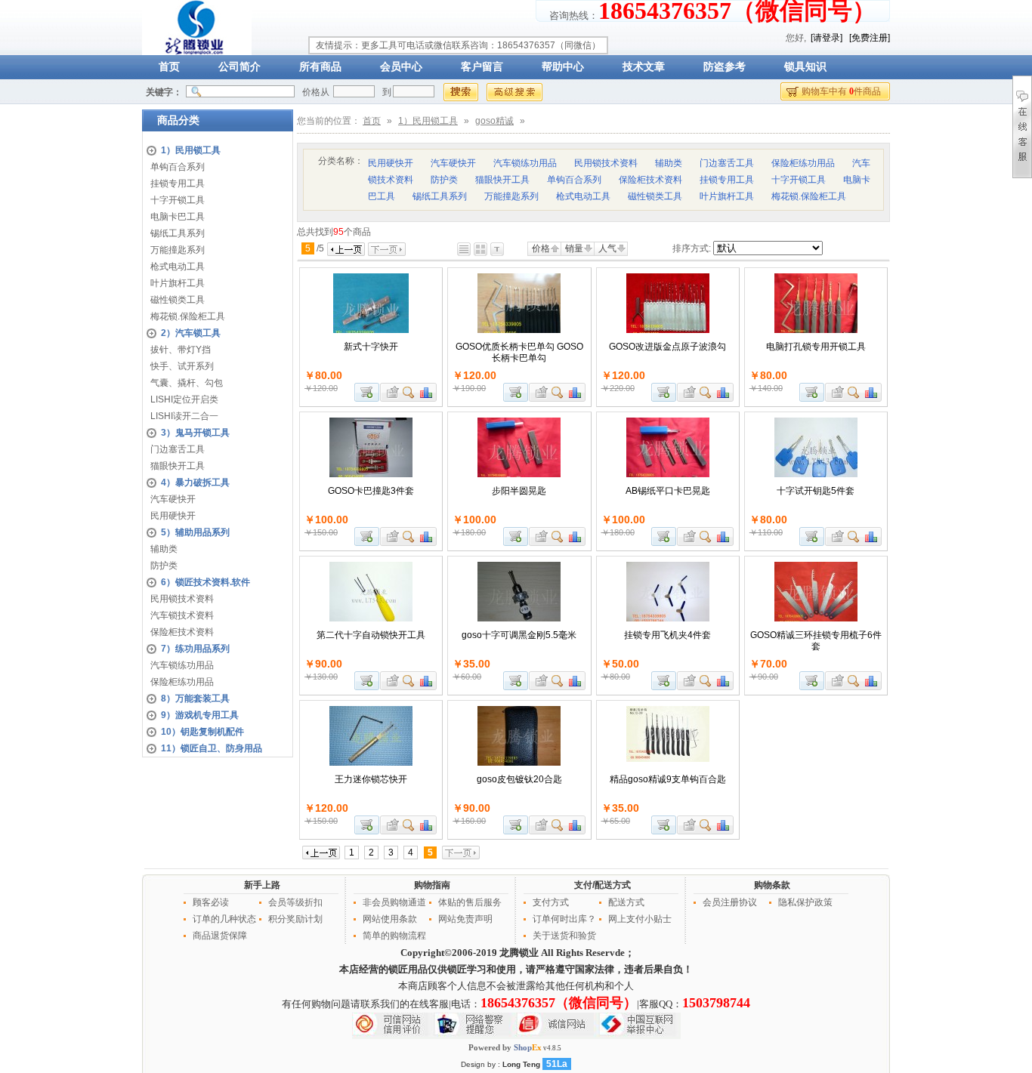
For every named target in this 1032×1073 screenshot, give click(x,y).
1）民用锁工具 (191, 150)
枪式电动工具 (177, 266)
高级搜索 (514, 92)
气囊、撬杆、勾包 (186, 383)
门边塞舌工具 (177, 449)
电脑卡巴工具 (177, 216)
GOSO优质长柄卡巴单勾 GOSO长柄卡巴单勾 (519, 352)
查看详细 (409, 392)
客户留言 (482, 66)
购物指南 (432, 885)
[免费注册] (869, 37)
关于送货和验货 (564, 935)
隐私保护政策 (805, 902)
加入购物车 (366, 392)
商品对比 (427, 392)
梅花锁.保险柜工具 (187, 316)
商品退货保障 (220, 935)
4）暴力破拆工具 (195, 482)
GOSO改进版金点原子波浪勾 (667, 346)
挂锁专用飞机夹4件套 (667, 635)
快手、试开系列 (182, 366)
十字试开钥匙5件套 (815, 491)
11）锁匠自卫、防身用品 (211, 748)
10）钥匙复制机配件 (202, 731)
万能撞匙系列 (177, 250)
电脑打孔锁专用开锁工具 (816, 346)
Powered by (505, 1047)
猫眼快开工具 (177, 466)
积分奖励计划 (295, 919)
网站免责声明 (465, 919)
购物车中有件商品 (841, 91)
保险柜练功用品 (182, 682)
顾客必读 (211, 902)
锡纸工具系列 (177, 233)
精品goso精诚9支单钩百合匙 (668, 779)
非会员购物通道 (394, 902)
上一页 (346, 249)
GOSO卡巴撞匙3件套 (371, 491)
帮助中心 (563, 66)
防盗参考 (724, 66)
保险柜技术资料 (182, 632)
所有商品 (320, 66)
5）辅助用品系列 (195, 532)
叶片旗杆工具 (177, 283)
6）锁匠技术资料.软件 (205, 582)
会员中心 (401, 66)
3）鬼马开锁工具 (195, 432)
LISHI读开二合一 (184, 416)
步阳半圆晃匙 (519, 491)
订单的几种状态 (224, 919)
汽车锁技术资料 (182, 615)
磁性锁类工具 (177, 299)
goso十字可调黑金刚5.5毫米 (519, 635)
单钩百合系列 (177, 167)
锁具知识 (805, 66)
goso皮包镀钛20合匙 (519, 779)
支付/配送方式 (602, 885)
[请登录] (826, 37)
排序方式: (691, 248)
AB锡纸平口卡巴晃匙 (668, 491)
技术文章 (644, 66)
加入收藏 (390, 392)
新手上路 (262, 885)
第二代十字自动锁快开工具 (371, 635)
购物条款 (772, 885)
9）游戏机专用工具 (200, 715)
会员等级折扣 (295, 902)
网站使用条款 (390, 919)
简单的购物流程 (394, 935)
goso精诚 (494, 121)
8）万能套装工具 (195, 698)
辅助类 (164, 549)
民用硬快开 (173, 515)
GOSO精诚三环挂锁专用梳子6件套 (816, 641)
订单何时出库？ (564, 919)
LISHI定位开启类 (184, 399)
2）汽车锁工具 (191, 333)
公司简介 (239, 66)
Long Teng (521, 1064)
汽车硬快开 (173, 499)
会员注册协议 (730, 902)
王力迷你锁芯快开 (371, 779)
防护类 (164, 565)
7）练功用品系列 (195, 648)
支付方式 (551, 902)
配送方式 (626, 902)
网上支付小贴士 (640, 919)
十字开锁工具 (177, 200)
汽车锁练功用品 (182, 665)
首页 (169, 66)
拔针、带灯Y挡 (180, 349)
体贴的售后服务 (470, 902)
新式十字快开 (371, 346)
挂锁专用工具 (177, 183)
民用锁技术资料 (182, 599)
